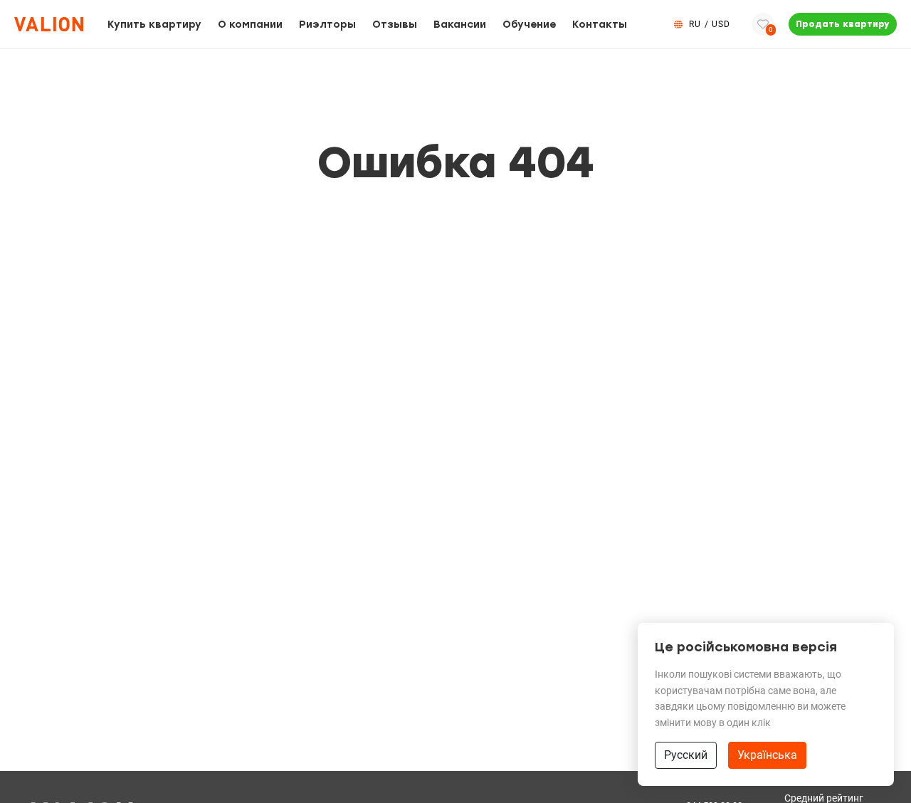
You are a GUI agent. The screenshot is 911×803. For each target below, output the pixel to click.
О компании (250, 25)
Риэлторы (327, 25)
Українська (767, 755)
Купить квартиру (154, 25)
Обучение (529, 25)
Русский (685, 755)
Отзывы (394, 25)
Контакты (599, 25)
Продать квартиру (843, 24)
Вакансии (459, 25)
